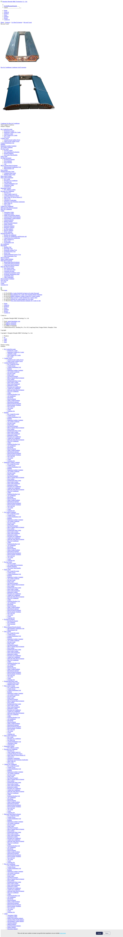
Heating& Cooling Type (10, 250)
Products (6, 13)
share (5, 342)
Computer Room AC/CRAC (11, 195)
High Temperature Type (10, 256)
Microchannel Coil (9, 168)
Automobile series (9, 275)
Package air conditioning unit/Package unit (15, 236)
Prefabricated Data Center (7, 171)
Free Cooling (4, 170)
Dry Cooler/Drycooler (6, 129)
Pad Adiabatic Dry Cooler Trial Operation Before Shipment (26, 294)
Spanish (15, 6)
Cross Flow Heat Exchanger (11, 265)
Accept (99, 933)
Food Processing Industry (10, 223)
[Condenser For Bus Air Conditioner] (28, 122)
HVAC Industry (8, 232)
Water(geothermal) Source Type (12, 254)
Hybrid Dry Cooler (9, 130)
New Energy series (9, 268)
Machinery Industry (9, 227)
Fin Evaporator (8, 162)
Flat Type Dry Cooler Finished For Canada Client (24, 297)
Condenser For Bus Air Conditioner (10, 123)
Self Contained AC (9, 239)
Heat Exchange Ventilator (7, 278)
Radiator (3, 144)
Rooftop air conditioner (10, 235)
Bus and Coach (28, 22)
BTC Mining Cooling (9, 189)
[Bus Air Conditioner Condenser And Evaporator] (22, 66)
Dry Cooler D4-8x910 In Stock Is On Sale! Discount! (25, 293)
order (5, 340)
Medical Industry (8, 221)
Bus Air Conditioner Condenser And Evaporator (13, 67)
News (5, 15)
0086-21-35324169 (11, 323)
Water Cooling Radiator (7, 259)
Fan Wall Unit (7, 182)
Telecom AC (7, 198)
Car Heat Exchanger (16, 22)
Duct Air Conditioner (6, 209)
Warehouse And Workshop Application (14, 201)
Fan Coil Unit (4, 280)
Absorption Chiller (9, 185)
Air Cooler (3, 281)
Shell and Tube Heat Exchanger (9, 207)
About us (6, 12)
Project (6, 18)
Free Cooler (7, 204)
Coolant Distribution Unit (7, 143)
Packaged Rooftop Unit (7, 233)
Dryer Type (7, 253)
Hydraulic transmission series (11, 274)
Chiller (2, 211)
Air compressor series (9, 269)
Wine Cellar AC (8, 203)
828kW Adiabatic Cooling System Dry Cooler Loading (25, 296)
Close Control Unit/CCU (10, 194)
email (5, 339)
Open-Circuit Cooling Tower (11, 141)
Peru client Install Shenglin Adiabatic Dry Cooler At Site (26, 300)
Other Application (8, 277)
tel (4, 337)
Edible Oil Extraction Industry (12, 215)
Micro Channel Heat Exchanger (9, 165)
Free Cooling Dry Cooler (10, 135)
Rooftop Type (7, 247)
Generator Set (7, 186)
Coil (5, 164)
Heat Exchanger (5, 257)
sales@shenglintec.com (14, 321)
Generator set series (9, 271)
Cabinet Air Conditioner (7, 206)
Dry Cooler (7, 137)
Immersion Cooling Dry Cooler (12, 132)
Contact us (7, 19)
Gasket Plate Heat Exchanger (11, 263)
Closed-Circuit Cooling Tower (12, 140)
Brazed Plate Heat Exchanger (12, 262)
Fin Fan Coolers (8, 150)
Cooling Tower (5, 138)
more (6, 290)
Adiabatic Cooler (8, 134)
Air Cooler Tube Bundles (10, 155)
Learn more (63, 933)
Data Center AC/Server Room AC (13, 197)
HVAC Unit (7, 241)
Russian (10, 6)
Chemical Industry (9, 220)
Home (5, 10)
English (6, 6)
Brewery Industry (8, 230)
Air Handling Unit (9, 242)
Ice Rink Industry (8, 229)
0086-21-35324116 (11, 324)
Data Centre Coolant (6, 176)
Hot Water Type (8, 248)
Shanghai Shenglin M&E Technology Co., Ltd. (14, 1)
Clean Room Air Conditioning (12, 238)
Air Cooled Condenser (7, 147)
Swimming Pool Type (10, 251)
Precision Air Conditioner (10, 180)
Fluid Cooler (4, 156)
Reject (106, 933)
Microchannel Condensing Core (12, 167)
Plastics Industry (8, 224)
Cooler (2, 283)
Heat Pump (4, 245)
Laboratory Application (10, 200)
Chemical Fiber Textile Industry (12, 217)
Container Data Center (10, 173)
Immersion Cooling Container (8, 146)
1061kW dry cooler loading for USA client (22, 299)
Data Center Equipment (7, 177)
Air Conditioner (5, 244)
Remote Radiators (8, 153)
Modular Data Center (9, 174)
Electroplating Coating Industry (12, 218)
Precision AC (7, 192)
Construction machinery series (12, 272)
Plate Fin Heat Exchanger (7, 266)
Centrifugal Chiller (9, 214)
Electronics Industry (9, 226)
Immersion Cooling (6, 188)
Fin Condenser (8, 161)
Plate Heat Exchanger (6, 260)
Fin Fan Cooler (5, 149)
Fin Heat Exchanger (6, 158)
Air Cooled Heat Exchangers (11, 152)
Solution (6, 16)
